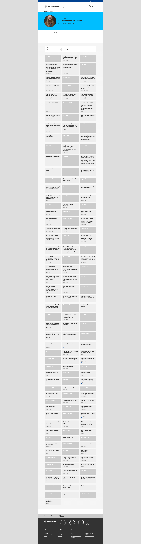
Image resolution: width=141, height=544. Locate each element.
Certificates (60, 536)
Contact (62, 516)
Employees (46, 533)
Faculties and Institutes (89, 533)
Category (47, 47)
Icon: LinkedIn (83, 522)
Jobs (72, 534)
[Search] (92, 6)
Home (44, 11)
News (46, 11)
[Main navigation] (95, 6)
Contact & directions (75, 531)
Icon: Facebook (60, 522)
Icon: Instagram (65, 522)
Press (72, 533)
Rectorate (87, 531)
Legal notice (60, 531)
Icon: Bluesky (69, 522)
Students (46, 531)
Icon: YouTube (78, 522)
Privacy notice (60, 533)
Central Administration (89, 536)
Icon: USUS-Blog (87, 522)
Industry (45, 536)
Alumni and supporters (48, 534)
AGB (58, 537)
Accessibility (60, 534)
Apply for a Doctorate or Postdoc (76, 536)
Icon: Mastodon (74, 522)
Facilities (86, 534)
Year (63, 47)
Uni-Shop (73, 538)
